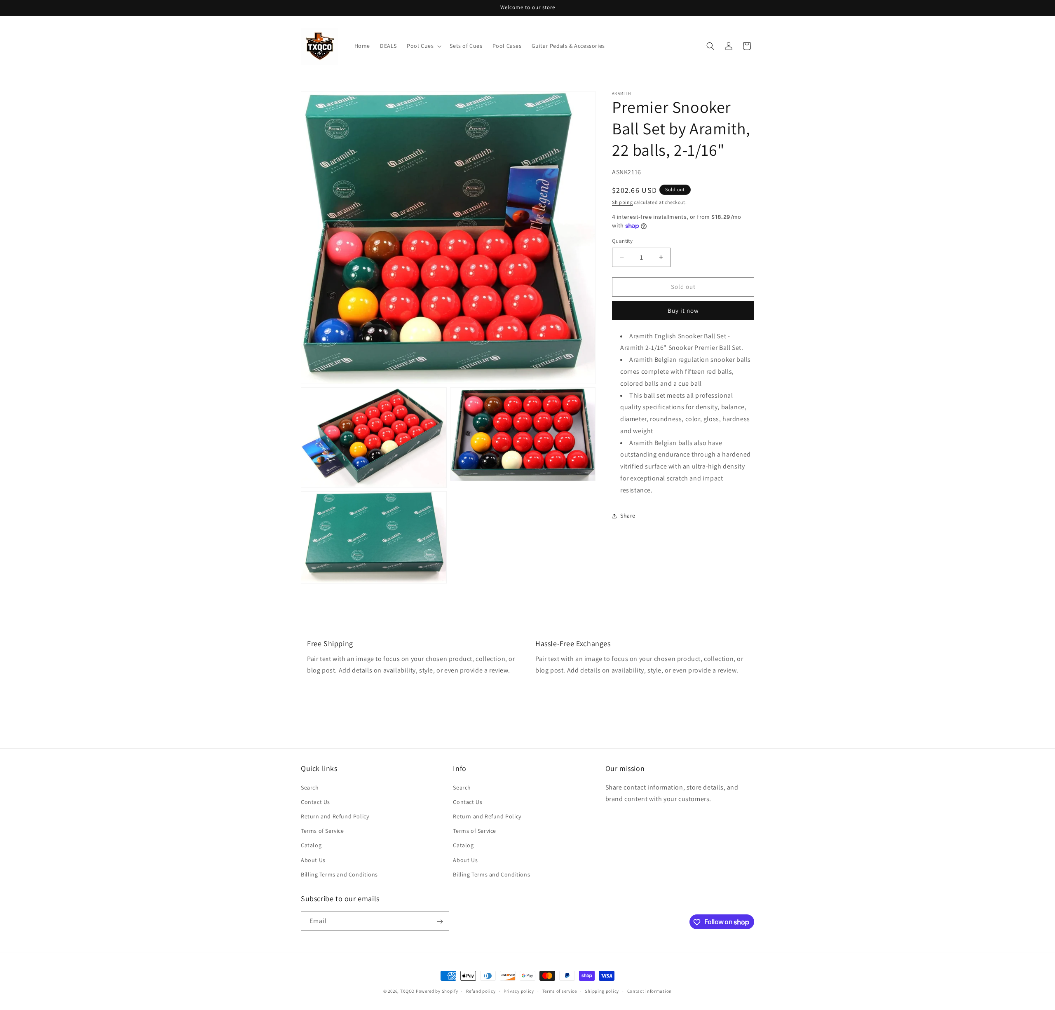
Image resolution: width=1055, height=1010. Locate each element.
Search (310, 787)
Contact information (649, 991)
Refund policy (480, 991)
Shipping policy (602, 991)
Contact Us (315, 801)
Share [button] (627, 515)
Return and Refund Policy (335, 816)
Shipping (622, 202)
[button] (423, 45)
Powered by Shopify (437, 991)
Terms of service (559, 991)
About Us (313, 859)
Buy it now (683, 310)
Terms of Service (322, 830)
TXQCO (407, 991)
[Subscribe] (440, 921)
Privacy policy (519, 991)
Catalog (311, 845)
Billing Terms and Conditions (339, 874)
